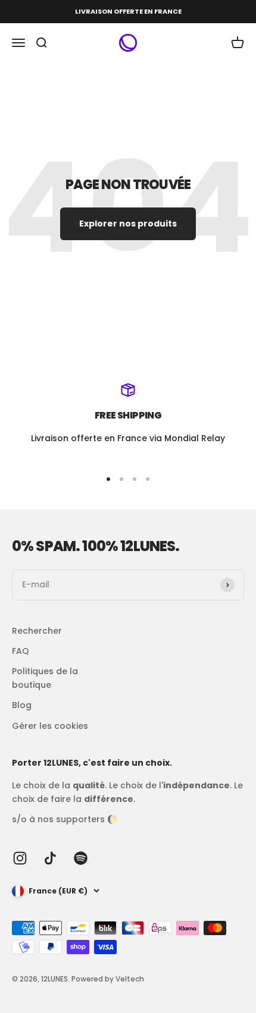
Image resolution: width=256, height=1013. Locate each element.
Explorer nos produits (128, 223)
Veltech (129, 979)
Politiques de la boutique (45, 677)
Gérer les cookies (50, 726)
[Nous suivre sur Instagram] (20, 858)
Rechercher (37, 631)
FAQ (20, 651)
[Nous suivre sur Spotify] (81, 858)
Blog (22, 705)
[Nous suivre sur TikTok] (50, 858)
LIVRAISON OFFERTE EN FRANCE (128, 11)
